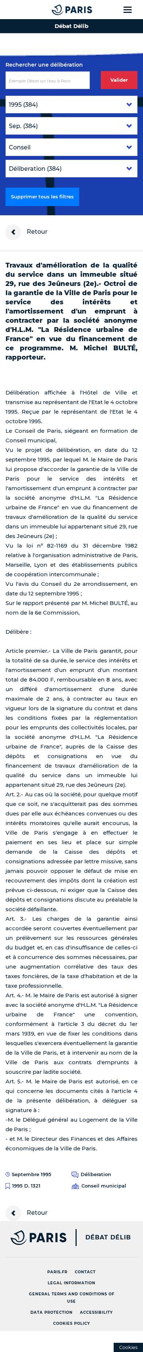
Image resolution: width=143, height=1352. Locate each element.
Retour (36, 231)
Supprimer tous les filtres (42, 196)
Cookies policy (71, 1323)
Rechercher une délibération (44, 65)
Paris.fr (57, 1272)
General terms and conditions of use (71, 1298)
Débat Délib (108, 1237)
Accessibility (96, 1312)
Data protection (51, 1312)
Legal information (71, 1283)
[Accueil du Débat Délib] (57, 9)
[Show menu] (132, 9)
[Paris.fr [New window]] (33, 1237)
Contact (85, 1272)
